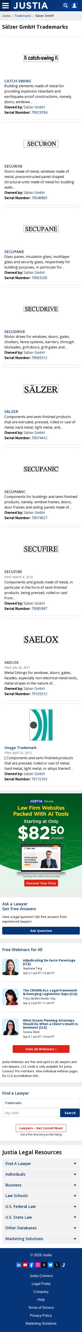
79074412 (39, 437)
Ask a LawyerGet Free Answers (19, 906)
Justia (6, 15)
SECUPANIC (15, 491)
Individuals (15, 1174)
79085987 (39, 608)
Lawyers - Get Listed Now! (41, 1128)
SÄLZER (11, 411)
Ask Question (41, 930)
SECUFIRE (13, 571)
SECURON (13, 166)
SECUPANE (14, 251)
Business (13, 1185)
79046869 (39, 197)
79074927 (39, 517)
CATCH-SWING (17, 80)
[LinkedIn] (18, 1265)
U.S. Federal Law (20, 1206)
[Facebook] (31, 1265)
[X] (56, 1265)
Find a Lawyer (15, 1093)
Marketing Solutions (24, 1238)
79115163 (39, 779)
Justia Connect (41, 1276)
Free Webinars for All (22, 949)
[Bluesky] (50, 1265)
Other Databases (21, 1227)
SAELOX (11, 662)
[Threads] (44, 1265)
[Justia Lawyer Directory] (63, 1265)
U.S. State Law (18, 1217)
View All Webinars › (41, 1049)
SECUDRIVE (14, 331)
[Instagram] (37, 1265)
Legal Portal (41, 1284)
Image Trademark (20, 747)
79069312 (39, 357)
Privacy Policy (41, 1315)
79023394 (39, 112)
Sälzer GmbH (34, 107)
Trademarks (22, 15)
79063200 (39, 277)
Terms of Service (41, 1307)
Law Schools (16, 1195)
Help (41, 1300)
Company (41, 1292)
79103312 (39, 693)
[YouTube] (25, 1265)
